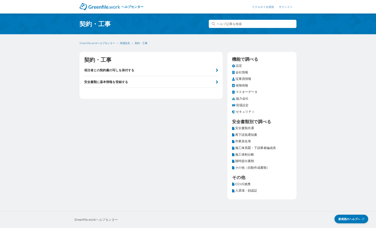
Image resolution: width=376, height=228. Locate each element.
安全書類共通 (244, 128)
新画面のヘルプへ (349, 219)
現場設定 (125, 43)
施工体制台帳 (244, 154)
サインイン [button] (286, 6)
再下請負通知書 (246, 135)
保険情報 (242, 85)
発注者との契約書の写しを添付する (109, 70)
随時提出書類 (244, 161)
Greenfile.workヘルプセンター (97, 43)
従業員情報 (243, 79)
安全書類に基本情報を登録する (106, 82)
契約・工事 (141, 43)
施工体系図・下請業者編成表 (255, 148)
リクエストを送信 (263, 6)
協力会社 (242, 98)
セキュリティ (245, 112)
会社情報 (242, 72)
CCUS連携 (242, 184)
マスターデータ (247, 92)
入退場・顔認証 (246, 190)
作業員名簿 (243, 141)
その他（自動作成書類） (252, 167)
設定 (239, 66)
